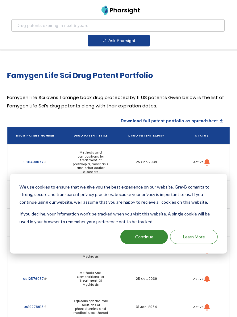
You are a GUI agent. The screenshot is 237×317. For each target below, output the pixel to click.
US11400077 (33, 162)
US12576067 (33, 278)
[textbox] (118, 25)
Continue (144, 236)
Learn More (194, 236)
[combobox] (118, 25)
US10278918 (34, 307)
